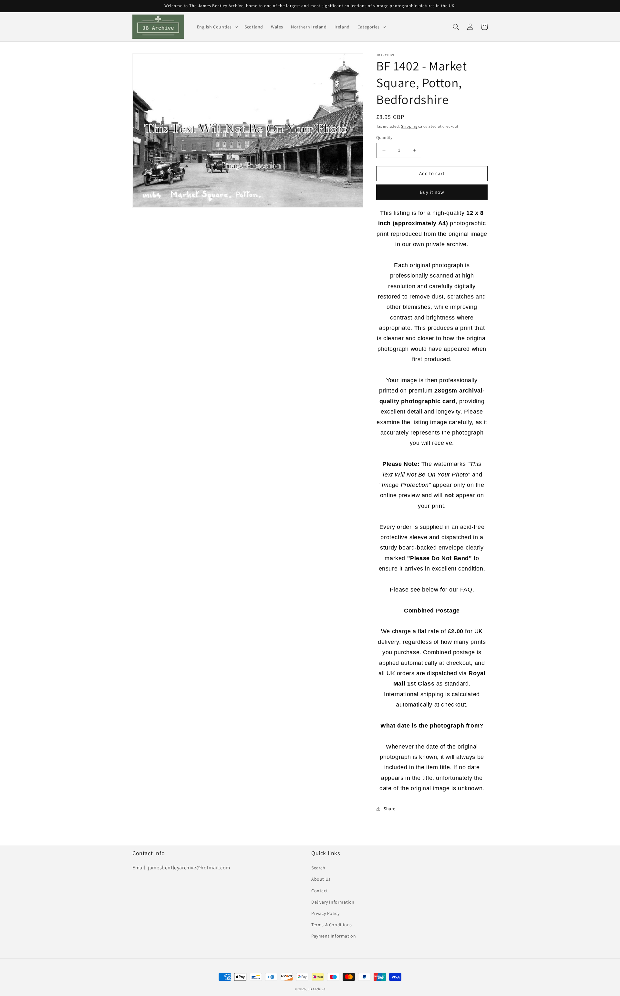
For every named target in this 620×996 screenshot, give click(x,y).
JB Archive (316, 989)
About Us (321, 879)
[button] (217, 27)
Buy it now (432, 192)
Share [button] (390, 809)
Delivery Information (333, 902)
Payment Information (333, 936)
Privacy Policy (325, 913)
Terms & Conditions (331, 925)
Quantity (384, 137)
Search (318, 868)
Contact (319, 891)
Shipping (409, 126)
